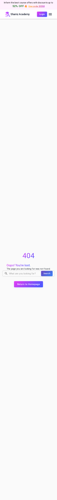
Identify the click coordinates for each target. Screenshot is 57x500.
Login (42, 14)
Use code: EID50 (36, 6)
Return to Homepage (28, 284)
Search (46, 273)
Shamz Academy (20, 14)
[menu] (50, 14)
